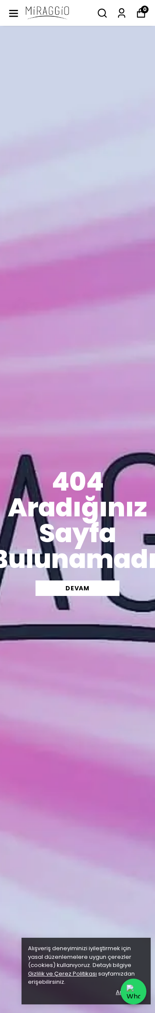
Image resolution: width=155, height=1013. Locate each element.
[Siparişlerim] (121, 13)
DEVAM (77, 588)
